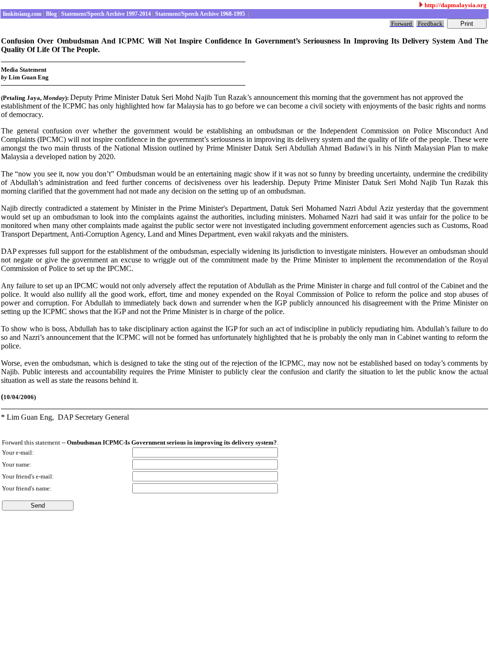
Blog (50, 14)
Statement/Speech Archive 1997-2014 (105, 14)
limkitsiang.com (21, 14)
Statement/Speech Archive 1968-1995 (200, 14)
